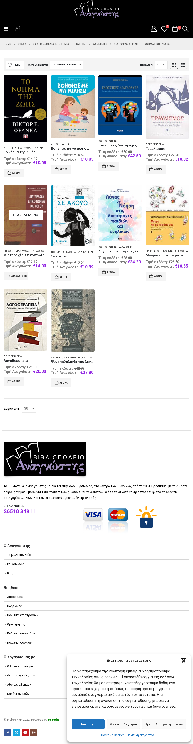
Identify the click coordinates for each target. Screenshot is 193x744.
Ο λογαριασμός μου (21, 666)
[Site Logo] (96, 9)
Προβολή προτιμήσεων (164, 724)
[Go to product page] (25, 108)
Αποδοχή (88, 724)
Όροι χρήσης (16, 624)
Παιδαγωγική (125, 247)
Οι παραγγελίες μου (21, 675)
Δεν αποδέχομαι (123, 724)
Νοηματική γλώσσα (63, 252)
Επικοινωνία (15, 564)
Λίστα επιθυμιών (19, 684)
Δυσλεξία (56, 357)
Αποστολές (15, 596)
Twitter (16, 732)
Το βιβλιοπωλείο (19, 555)
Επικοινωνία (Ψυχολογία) (19, 251)
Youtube (25, 732)
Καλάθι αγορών (18, 693)
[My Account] (153, 29)
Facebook (7, 732)
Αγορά (16, 173)
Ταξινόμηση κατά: (37, 64)
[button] (183, 660)
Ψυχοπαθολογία (92, 357)
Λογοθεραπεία (13, 148)
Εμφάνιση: (146, 64)
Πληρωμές (14, 606)
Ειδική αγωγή (154, 251)
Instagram (33, 732)
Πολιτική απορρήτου (140, 735)
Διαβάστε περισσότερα (19, 276)
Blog (10, 573)
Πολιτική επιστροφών (22, 615)
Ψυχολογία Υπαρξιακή (36, 148)
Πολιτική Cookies (113, 735)
